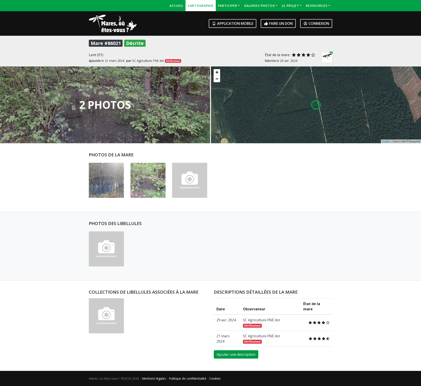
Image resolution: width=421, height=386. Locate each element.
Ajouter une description (236, 354)
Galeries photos (259, 6)
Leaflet (385, 141)
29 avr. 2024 (226, 320)
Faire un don (280, 23)
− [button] (217, 79)
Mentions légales (154, 378)
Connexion (318, 23)
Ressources (316, 6)
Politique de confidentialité (187, 378)
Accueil (176, 6)
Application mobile (234, 23)
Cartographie (201, 6)
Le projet (290, 6)
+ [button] (217, 72)
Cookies (215, 378)
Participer (227, 6)
